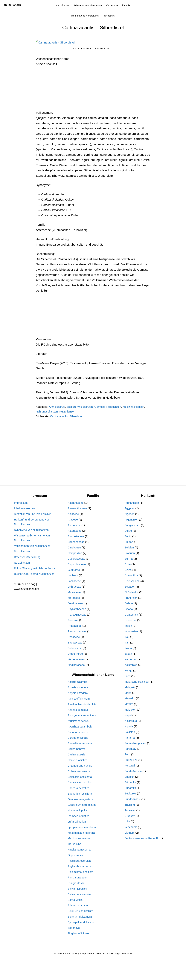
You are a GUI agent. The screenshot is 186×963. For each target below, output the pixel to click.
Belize (128, 530)
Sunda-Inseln (133, 799)
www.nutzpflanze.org (107, 953)
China (128, 569)
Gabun (129, 603)
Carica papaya (76, 748)
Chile (128, 564)
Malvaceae (74, 592)
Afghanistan (132, 502)
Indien (128, 625)
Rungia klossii (76, 883)
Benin (128, 536)
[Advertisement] (93, 90)
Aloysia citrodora (78, 693)
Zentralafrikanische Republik (142, 838)
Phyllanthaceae (77, 609)
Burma (129, 558)
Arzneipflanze (57, 406)
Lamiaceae (74, 581)
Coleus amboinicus (79, 771)
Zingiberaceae (76, 664)
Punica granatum (78, 877)
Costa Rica (131, 575)
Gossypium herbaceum (82, 804)
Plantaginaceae (77, 614)
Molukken (130, 709)
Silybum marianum (79, 905)
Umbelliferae (75, 653)
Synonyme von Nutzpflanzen (31, 529)
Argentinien (131, 519)
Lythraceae (74, 586)
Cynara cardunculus (80, 782)
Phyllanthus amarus (80, 866)
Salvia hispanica (77, 888)
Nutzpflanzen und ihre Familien (32, 513)
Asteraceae (74, 530)
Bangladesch (132, 525)
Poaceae (73, 620)
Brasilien (130, 553)
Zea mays (74, 927)
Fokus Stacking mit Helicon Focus (34, 568)
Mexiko (129, 704)
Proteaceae (75, 625)
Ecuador (130, 586)
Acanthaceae (75, 502)
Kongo (128, 670)
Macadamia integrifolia (81, 832)
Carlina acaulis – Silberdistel (93, 27)
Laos (127, 676)
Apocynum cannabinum (82, 715)
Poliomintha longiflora (80, 871)
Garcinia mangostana (81, 799)
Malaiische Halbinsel (137, 681)
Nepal (128, 715)
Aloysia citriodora (78, 687)
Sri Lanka (130, 782)
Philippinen (131, 759)
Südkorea (130, 793)
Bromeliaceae (76, 536)
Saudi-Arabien (133, 771)
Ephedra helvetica (78, 788)
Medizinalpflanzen (133, 406)
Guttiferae (74, 569)
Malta (128, 692)
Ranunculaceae (77, 631)
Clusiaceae (74, 547)
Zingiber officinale (78, 933)
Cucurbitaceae (76, 558)
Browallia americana (80, 743)
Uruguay (130, 815)
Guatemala (131, 614)
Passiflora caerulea (79, 860)
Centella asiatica (77, 760)
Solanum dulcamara (80, 916)
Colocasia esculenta (80, 776)
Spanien (129, 776)
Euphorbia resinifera (80, 793)
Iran (127, 642)
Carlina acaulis (59, 416)
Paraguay (130, 748)
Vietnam (130, 832)
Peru (127, 754)
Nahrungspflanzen (47, 411)
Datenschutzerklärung (27, 557)
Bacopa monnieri (78, 732)
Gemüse (99, 406)
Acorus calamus (77, 681)
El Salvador (131, 592)
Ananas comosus (78, 709)
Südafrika (130, 787)
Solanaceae (75, 648)
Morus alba (74, 843)
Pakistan (130, 732)
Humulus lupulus (78, 810)
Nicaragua (131, 720)
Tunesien (130, 810)
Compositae (75, 553)
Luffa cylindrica (77, 821)
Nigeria (129, 726)
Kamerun (130, 659)
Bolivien (129, 547)
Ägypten (130, 508)
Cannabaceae (76, 541)
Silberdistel (75, 416)
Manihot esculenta (79, 838)
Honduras (130, 620)
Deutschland (132, 581)
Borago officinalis (78, 737)
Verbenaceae (76, 659)
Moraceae (74, 597)
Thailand (130, 804)
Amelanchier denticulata (82, 704)
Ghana (129, 609)
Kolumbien (131, 664)
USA (127, 821)
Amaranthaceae (77, 508)
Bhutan (129, 541)
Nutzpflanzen (12, 5)
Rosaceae (74, 636)
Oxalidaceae (75, 603)
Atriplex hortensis (78, 720)
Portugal (130, 765)
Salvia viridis (75, 899)
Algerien (129, 513)
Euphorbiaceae (77, 564)
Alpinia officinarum (79, 698)
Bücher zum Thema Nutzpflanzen (34, 573)
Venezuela (131, 827)
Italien (128, 648)
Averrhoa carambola (80, 726)
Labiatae (73, 575)
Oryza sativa (75, 855)
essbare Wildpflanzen (80, 406)
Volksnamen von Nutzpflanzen (32, 545)
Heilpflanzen (113, 406)
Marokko (130, 698)
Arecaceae (74, 525)
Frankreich (131, 597)
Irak (127, 636)
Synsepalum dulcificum (81, 922)
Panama (130, 737)
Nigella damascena (79, 849)
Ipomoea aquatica (78, 815)
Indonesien (131, 631)
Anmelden (126, 953)
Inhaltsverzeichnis (25, 508)
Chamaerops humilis (80, 765)
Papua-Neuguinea (135, 743)
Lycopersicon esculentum (83, 827)
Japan (128, 653)
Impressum (21, 502)
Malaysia (130, 687)
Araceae (73, 519)
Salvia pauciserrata (79, 894)
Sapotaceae (75, 642)
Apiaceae (73, 513)
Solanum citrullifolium (80, 911)
